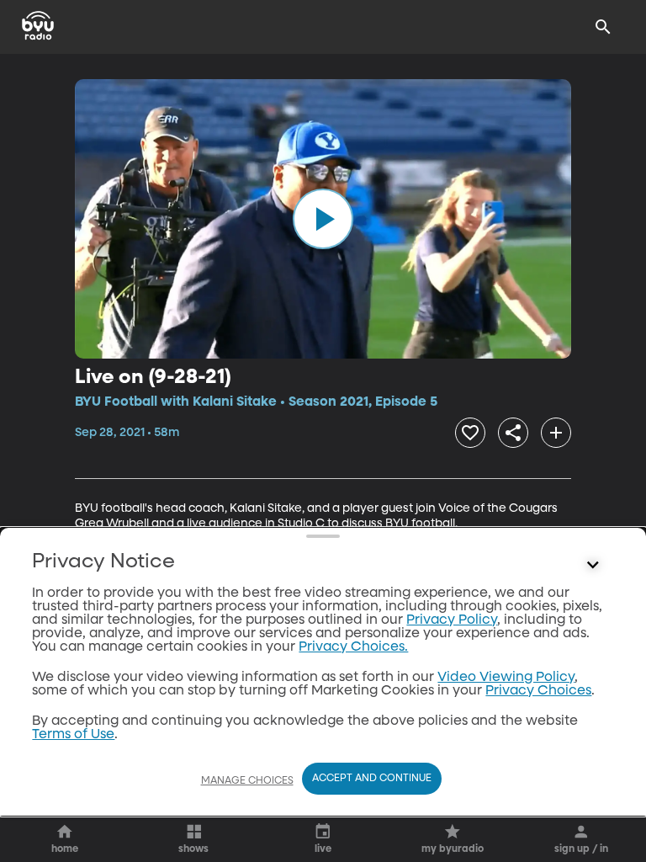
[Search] (603, 27)
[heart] (470, 433)
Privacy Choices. (353, 647)
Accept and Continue (372, 779)
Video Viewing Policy (506, 677)
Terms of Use (73, 735)
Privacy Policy (451, 620)
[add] (556, 433)
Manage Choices (247, 781)
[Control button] (593, 566)
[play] (323, 219)
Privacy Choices (538, 691)
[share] (513, 433)
